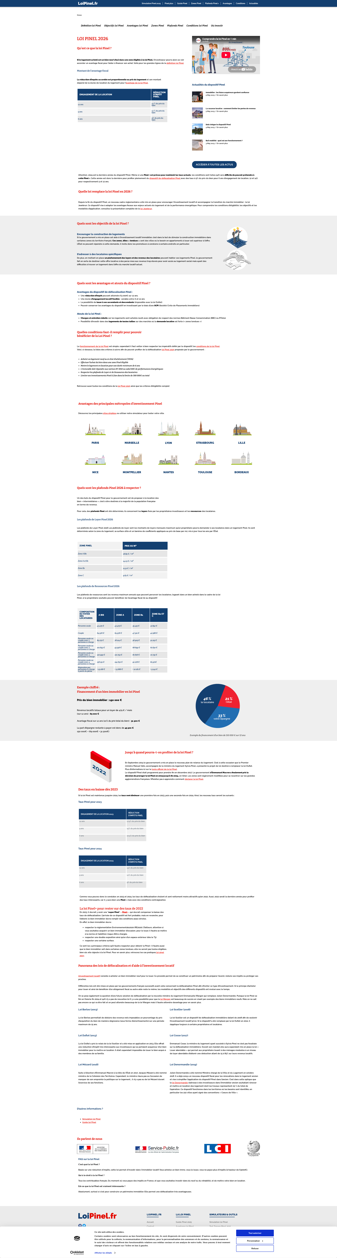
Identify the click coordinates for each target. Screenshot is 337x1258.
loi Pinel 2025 (168, 349)
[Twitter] (84, 1225)
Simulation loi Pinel (91, 1119)
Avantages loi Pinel (137, 25)
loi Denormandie (180, 1083)
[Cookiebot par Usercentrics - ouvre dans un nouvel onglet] (77, 1253)
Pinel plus (169, 3)
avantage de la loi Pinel (137, 83)
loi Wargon (165, 999)
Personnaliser (253, 1241)
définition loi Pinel (175, 63)
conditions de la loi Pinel (208, 346)
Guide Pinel (182, 3)
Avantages (227, 3)
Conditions (240, 3)
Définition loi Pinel (91, 25)
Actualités (253, 3)
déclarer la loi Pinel (194, 779)
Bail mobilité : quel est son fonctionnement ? (224, 141)
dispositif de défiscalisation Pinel (165, 178)
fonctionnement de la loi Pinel (94, 346)
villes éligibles (109, 413)
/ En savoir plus (221, 95)
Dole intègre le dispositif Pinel (218, 125)
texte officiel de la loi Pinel (164, 769)
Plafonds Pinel (175, 25)
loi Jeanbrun (146, 209)
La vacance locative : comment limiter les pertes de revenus (231, 108)
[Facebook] (80, 1225)
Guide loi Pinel (89, 1122)
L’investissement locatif (89, 976)
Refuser (255, 1248)
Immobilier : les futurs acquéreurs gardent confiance (227, 92)
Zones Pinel (196, 3)
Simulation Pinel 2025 (151, 3)
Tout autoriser (255, 1233)
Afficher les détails (103, 1253)
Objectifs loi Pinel (114, 25)
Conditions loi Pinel (197, 25)
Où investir (217, 25)
